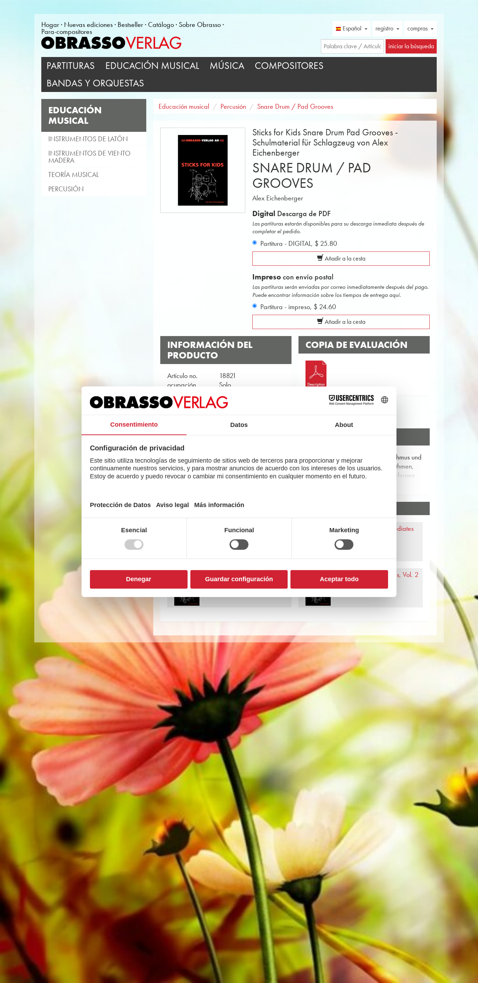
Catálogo (161, 24)
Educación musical (152, 65)
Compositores (289, 65)
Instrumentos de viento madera (89, 156)
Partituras (71, 65)
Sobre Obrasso (200, 24)
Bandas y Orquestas (95, 83)
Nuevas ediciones (88, 24)
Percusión (66, 189)
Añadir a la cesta (344, 258)
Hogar (50, 24)
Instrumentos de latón (88, 139)
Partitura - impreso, (298, 306)
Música (227, 65)
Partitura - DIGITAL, (298, 243)
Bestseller (130, 24)
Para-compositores (66, 31)
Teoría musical (73, 174)
